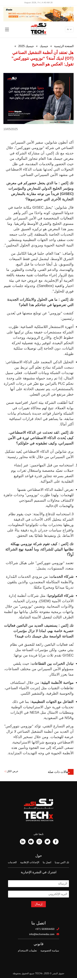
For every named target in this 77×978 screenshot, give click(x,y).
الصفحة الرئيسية (64, 46)
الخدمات (12, 862)
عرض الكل (12, 771)
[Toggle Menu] (7, 29)
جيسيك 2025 (26, 46)
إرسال (38, 904)
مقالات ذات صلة (59, 772)
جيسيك (44, 46)
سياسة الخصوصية (49, 950)
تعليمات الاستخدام (27, 950)
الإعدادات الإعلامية (29, 862)
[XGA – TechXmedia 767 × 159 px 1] (38, 14)
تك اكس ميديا (62, 862)
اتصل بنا (47, 862)
